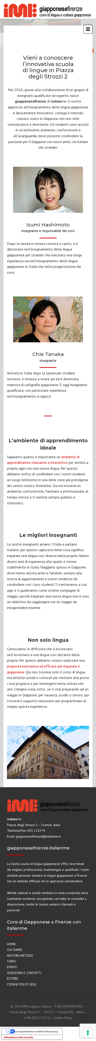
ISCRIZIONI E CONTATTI (24, 973)
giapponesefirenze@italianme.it (38, 836)
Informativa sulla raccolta (18, 1037)
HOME (11, 944)
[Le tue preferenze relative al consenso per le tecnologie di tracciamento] (87, 1032)
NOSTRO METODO (20, 955)
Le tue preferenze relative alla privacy (36, 1031)
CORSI (11, 961)
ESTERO (12, 978)
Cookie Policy (63, 1018)
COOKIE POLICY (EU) (21, 984)
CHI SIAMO (14, 950)
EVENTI (12, 967)
